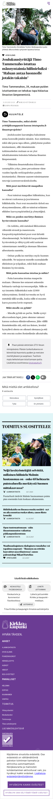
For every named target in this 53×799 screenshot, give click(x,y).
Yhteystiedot (7, 710)
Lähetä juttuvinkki (40, 588)
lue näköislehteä (12, 728)
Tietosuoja (6, 719)
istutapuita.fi (35, 362)
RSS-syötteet (8, 674)
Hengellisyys (8, 661)
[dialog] (26, 774)
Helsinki (5, 685)
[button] (28, 377)
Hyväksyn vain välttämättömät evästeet (26, 793)
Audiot (5, 665)
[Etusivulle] (9, 3)
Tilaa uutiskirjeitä (9, 723)
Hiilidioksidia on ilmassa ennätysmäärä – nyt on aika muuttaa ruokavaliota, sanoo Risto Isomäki (26, 512)
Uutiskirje (28, 604)
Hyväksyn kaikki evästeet (26, 784)
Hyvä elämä (7, 652)
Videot (5, 669)
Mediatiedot (7, 715)
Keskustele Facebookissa (15, 588)
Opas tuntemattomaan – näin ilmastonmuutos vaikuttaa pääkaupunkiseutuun (18, 531)
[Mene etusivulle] (14, 626)
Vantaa (5, 699)
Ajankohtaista (9, 647)
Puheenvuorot (9, 656)
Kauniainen (7, 694)
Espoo (5, 690)
